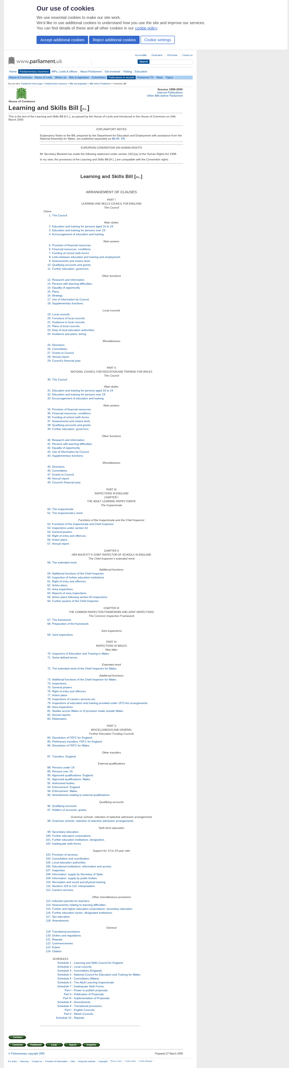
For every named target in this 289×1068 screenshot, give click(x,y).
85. (49, 741)
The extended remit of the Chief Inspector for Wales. (84, 668)
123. (48, 947)
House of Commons (20, 77)
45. (49, 466)
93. (49, 787)
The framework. (62, 619)
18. (49, 303)
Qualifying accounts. (64, 805)
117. (48, 916)
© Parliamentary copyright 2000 (26, 1053)
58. (49, 562)
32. (49, 394)
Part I (68, 990)
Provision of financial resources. (72, 245)
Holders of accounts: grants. (69, 809)
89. (49, 771)
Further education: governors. (70, 268)
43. (49, 451)
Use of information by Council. (70, 299)
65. (49, 597)
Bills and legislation (78, 83)
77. (49, 695)
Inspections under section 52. (70, 527)
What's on (60, 77)
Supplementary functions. (68, 303)
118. (48, 920)
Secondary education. (65, 831)
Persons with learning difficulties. (72, 283)
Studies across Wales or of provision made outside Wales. (88, 710)
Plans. (56, 291)
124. (48, 951)
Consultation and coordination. (71, 858)
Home (13, 71)
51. (49, 513)
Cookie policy (130, 1061)
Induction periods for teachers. (71, 900)
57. (49, 543)
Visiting (127, 71)
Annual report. (61, 356)
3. (50, 230)
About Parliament (91, 71)
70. (49, 653)
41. (49, 443)
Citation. (57, 951)
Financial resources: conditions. (71, 249)
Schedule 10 (63, 1017)
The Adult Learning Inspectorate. (94, 982)
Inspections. (59, 683)
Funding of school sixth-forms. (71, 253)
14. (49, 287)
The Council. (60, 215)
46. (49, 470)
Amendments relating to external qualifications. (81, 794)
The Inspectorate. (63, 509)
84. (49, 737)
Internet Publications (170, 92)
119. (48, 931)
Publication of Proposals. (89, 994)
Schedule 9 (64, 1006)
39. (49, 429)
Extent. (56, 947)
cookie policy (146, 28)
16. (49, 295)
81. (49, 710)
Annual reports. (61, 714)
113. (48, 900)
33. (49, 398)
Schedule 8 (64, 1002)
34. (49, 409)
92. (49, 783)
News (159, 77)
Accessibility (141, 55)
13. (49, 283)
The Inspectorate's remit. (67, 513)
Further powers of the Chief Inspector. (75, 601)
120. (48, 935)
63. (49, 589)
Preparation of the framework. (70, 623)
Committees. (60, 348)
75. (49, 687)
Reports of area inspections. (69, 593)
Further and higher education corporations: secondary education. (92, 908)
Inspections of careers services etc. (74, 699)
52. (49, 524)
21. (49, 322)
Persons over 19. (62, 771)
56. (49, 539)
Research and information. (68, 279)
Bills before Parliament (100, 83)
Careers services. (63, 890)
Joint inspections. (63, 634)
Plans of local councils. (66, 326)
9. (50, 260)
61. (49, 581)
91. (49, 779)
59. (49, 573)
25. (49, 345)
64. (49, 593)
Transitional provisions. (66, 931)
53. (49, 527)
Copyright (103, 1061)
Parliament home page (31, 83)
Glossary (24, 1061)
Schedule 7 (64, 986)
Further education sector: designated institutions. (82, 912)
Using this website (86, 1061)
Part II (67, 994)
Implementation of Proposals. (92, 998)
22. (49, 326)
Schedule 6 (64, 982)
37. (49, 421)
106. (48, 866)
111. (48, 886)
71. (49, 657)
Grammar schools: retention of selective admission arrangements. (93, 820)
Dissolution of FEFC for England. (72, 737)
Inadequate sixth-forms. (67, 843)
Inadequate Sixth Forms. (89, 986)
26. (49, 348)
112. (48, 890)
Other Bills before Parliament (165, 95)
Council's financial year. (66, 360)
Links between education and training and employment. (86, 257)
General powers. (62, 531)
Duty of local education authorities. (73, 330)
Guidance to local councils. (68, 322)
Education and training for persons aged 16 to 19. (83, 226)
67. (49, 619)
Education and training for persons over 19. (79, 230)
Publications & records (121, 77)
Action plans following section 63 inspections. (80, 597)
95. (49, 794)
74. (49, 683)
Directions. (58, 345)
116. (48, 912)
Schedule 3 (64, 970)
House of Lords (43, 77)
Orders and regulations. (67, 935)
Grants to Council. (63, 352)
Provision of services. (65, 854)
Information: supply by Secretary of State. (78, 874)
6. (50, 249)
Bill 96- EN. (119, 138)
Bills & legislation (79, 77)
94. (49, 791)
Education (141, 71)
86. (49, 745)
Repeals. (57, 939)
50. (49, 509)
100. (48, 835)
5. (50, 245)
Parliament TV (145, 77)
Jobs (72, 1061)
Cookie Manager (145, 1061)
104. (48, 858)
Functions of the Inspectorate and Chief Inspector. (83, 524)
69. (49, 634)
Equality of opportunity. (66, 287)
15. (49, 291)
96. (49, 805)
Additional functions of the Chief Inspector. (78, 573)
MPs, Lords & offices (64, 71)
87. (49, 756)
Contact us (187, 55)
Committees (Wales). (87, 978)
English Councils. (84, 1009)
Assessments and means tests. (71, 260)
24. (49, 334)
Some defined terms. (65, 657)
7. (50, 253)
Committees (99, 77)
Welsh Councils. (84, 1013)
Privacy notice (116, 1061)
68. (49, 623)
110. (48, 882)
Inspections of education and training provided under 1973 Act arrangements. (100, 703)
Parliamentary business (34, 71)
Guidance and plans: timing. (69, 334)
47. (49, 474)
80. (49, 707)
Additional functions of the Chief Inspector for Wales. (84, 679)
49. (49, 482)
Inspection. (59, 870)
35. (49, 413)
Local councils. (61, 314)
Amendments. (60, 920)
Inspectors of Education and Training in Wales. (81, 653)
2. (50, 226)
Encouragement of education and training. (78, 234)
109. (48, 878)
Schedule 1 (64, 962)
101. (48, 839)
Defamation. (59, 718)
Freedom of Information (56, 1061)
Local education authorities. (69, 862)
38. (49, 425)
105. (48, 862)
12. (49, 279)
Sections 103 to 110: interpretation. (74, 886)
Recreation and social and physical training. (79, 882)
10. (49, 264)
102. (48, 843)
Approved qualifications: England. (73, 775)
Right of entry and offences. (69, 535)
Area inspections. (63, 589)
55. (49, 535)
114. (48, 904)
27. (49, 352)
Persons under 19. (63, 767)
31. (49, 390)
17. (49, 299)
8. (50, 257)
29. (49, 360)
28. (49, 356)
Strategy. (57, 295)
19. (49, 314)
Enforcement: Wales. (65, 791)
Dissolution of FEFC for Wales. (71, 745)
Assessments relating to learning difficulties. (79, 904)
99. (49, 831)
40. (49, 440)
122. (48, 943)
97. (49, 809)
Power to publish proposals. (91, 990)
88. (49, 767)
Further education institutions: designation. (78, 839)
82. (49, 714)
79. (49, 703)
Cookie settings (157, 40)
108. (48, 874)
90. (49, 775)
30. (49, 379)
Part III (67, 998)
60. (49, 577)
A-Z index (12, 1061)
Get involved (112, 71)
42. (49, 447)
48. (49, 478)
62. (49, 585)
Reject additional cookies (114, 40)
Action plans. (60, 539)
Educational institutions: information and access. (82, 866)
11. (49, 268)
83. (49, 718)
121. (48, 939)
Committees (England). (88, 970)
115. (48, 908)
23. (49, 330)
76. (49, 691)
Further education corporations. (71, 835)
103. (48, 854)
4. (50, 234)
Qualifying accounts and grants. (71, 264)
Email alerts (157, 55)
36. (49, 417)
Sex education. (61, 916)
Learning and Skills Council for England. (98, 962)
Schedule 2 (64, 966)
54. (49, 531)
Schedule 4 (64, 974)
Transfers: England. (64, 756)
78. (49, 699)
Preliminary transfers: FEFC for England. (77, 741)
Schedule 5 (64, 978)
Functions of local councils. (69, 318)
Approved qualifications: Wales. (71, 779)
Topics (169, 77)
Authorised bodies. (63, 783)
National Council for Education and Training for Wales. (107, 974)
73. (49, 679)
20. (49, 318)
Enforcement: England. (66, 787)
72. (49, 668)
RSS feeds (172, 55)
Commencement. (63, 943)
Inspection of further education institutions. (78, 577)
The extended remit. (64, 562)
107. (48, 870)
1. (50, 215)
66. (49, 601)
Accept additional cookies (62, 40)
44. (49, 455)
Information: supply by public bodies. (75, 878)
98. (49, 820)
